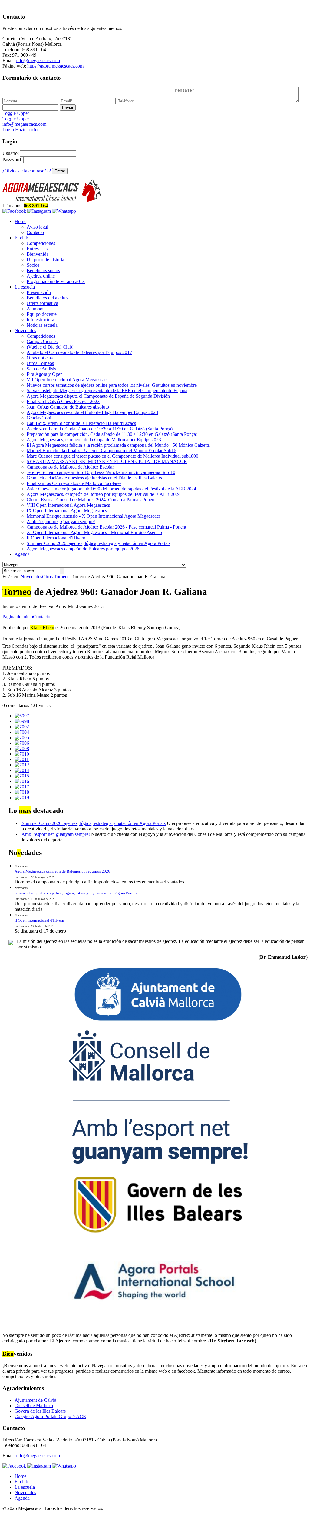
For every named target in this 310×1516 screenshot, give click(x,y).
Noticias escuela (42, 325)
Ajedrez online (41, 276)
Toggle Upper (15, 113)
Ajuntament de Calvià (35, 1400)
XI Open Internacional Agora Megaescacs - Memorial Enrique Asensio (94, 532)
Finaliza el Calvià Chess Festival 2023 (63, 401)
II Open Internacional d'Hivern (56, 537)
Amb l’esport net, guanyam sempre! (61, 521)
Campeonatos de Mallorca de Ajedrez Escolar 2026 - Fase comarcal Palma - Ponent (106, 526)
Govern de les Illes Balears (40, 1411)
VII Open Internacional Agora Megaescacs (67, 379)
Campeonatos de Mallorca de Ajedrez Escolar (70, 466)
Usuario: (10, 153)
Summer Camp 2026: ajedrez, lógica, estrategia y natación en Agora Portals (98, 543)
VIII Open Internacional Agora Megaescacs (68, 505)
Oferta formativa (42, 303)
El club (21, 237)
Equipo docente (42, 314)
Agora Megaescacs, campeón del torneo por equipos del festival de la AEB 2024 (103, 494)
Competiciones (41, 243)
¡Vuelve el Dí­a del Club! (50, 346)
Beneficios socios (43, 270)
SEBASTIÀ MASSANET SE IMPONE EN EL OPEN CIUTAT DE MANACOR (107, 461)
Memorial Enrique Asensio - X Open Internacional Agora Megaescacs (93, 516)
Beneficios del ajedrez (48, 297)
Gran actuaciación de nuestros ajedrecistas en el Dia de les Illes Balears (94, 477)
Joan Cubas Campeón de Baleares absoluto (68, 406)
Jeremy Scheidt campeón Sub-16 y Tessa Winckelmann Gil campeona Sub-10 (101, 472)
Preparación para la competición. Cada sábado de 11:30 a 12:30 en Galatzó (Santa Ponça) (112, 434)
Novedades (25, 330)
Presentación (39, 292)
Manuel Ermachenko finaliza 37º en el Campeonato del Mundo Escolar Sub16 (101, 450)
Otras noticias (40, 357)
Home (20, 221)
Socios (33, 265)
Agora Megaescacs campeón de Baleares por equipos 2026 (83, 548)
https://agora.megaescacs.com (55, 65)
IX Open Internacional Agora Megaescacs (67, 510)
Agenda (22, 554)
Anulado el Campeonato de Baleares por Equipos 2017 (79, 352)
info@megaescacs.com (38, 60)
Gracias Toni (39, 417)
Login (8, 129)
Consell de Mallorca (34, 1405)
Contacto (35, 232)
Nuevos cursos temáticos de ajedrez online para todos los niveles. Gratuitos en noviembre (112, 385)
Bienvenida (37, 254)
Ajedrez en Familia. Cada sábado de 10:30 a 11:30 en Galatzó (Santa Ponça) (100, 428)
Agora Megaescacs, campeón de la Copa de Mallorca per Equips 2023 (94, 439)
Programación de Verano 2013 (56, 281)
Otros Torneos (40, 363)
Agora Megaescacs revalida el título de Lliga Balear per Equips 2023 (92, 412)
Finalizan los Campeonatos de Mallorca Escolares (74, 483)
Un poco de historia (45, 259)
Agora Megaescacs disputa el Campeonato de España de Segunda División (98, 396)
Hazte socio (26, 129)
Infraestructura (40, 319)
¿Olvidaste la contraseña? (26, 170)
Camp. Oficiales (42, 341)
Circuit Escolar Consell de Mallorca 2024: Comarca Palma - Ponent (91, 499)
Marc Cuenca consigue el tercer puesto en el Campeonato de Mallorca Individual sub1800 (112, 456)
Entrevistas (37, 248)
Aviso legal (37, 226)
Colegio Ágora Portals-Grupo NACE (50, 1416)
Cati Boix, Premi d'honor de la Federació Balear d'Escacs (81, 423)
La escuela (25, 286)
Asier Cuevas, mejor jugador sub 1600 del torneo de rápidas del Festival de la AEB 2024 (111, 488)
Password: (12, 159)
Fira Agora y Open (45, 374)
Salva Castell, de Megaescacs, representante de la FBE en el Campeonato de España (107, 390)
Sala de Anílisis (41, 368)
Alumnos (35, 308)
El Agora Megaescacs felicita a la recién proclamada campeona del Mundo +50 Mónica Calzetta (118, 445)
